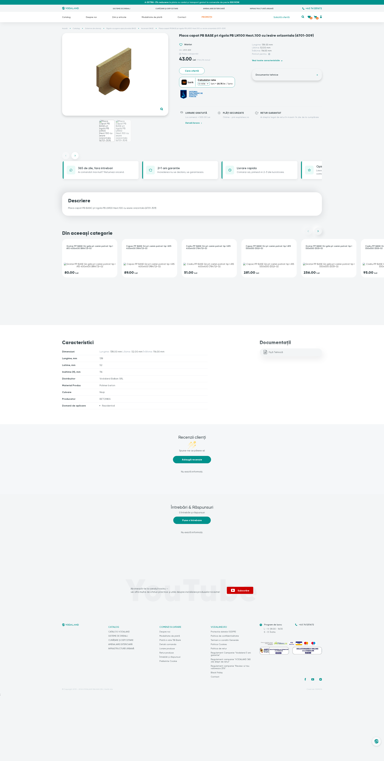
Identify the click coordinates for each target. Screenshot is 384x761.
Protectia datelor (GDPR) (223, 631)
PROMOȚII (207, 17)
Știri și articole (119, 17)
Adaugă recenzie (192, 459)
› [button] (75, 155)
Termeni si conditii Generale (225, 640)
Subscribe (243, 590)
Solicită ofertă (282, 17)
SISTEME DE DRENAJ (121, 9)
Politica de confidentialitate (225, 636)
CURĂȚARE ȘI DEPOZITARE (166, 9)
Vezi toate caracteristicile (266, 60)
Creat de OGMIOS (314, 689)
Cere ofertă (192, 70)
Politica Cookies (219, 644)
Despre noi (91, 17)
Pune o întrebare (192, 520)
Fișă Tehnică (276, 352)
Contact (182, 17)
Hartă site (108, 689)
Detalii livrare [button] (192, 123)
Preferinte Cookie (168, 661)
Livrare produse (167, 648)
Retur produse (166, 652)
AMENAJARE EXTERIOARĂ (214, 9)
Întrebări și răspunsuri (169, 657)
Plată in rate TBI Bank (170, 640)
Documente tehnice (267, 74)
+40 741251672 (314, 8)
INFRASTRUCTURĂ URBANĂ (261, 9)
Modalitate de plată (152, 17)
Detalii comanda (167, 644)
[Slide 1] (107, 131)
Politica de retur (219, 648)
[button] (303, 16)
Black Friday (217, 672)
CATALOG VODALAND (119, 631)
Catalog (66, 17)
